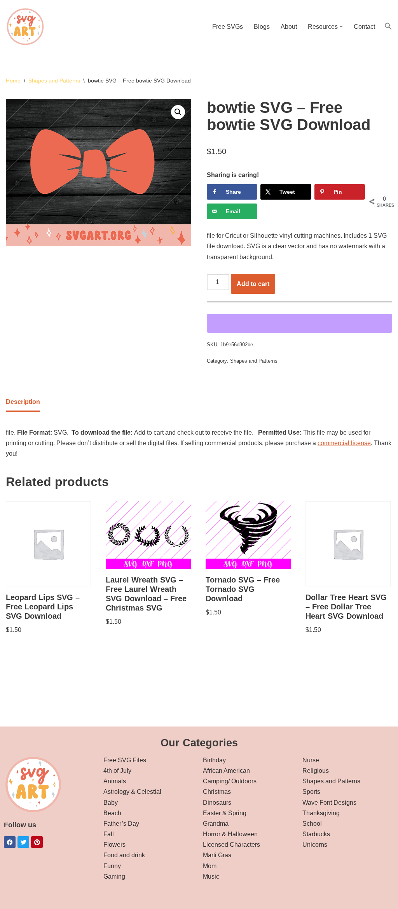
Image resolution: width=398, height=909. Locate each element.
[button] (341, 26)
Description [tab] (23, 401)
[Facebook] (10, 842)
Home (13, 80)
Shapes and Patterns (54, 80)
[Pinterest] (37, 842)
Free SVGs (227, 26)
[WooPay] (299, 323)
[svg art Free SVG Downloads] (25, 26)
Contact (364, 26)
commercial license (344, 443)
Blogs (262, 26)
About (289, 26)
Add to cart (253, 284)
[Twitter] (23, 842)
